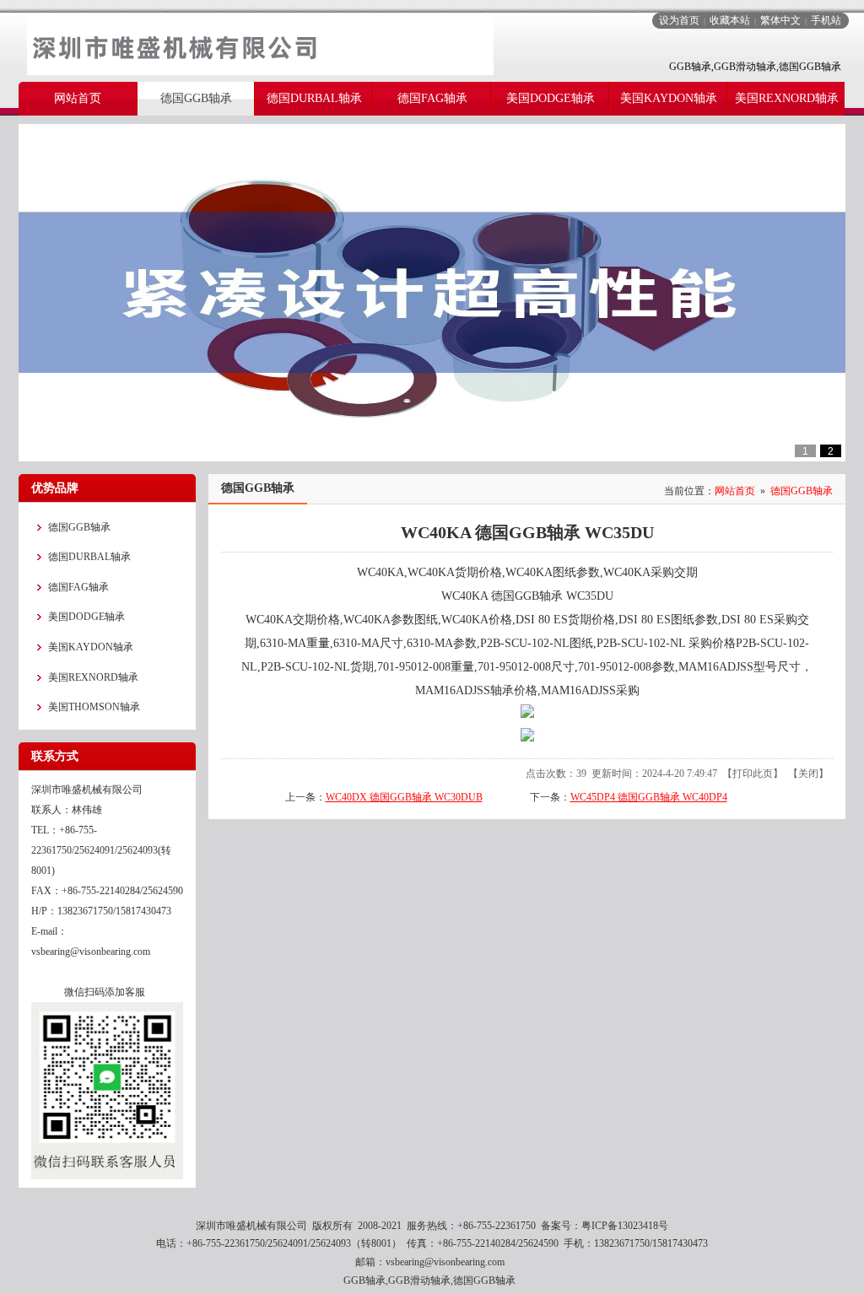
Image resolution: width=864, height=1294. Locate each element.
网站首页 (735, 491)
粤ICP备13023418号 (624, 1226)
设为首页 (679, 20)
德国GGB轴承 (801, 491)
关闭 (808, 773)
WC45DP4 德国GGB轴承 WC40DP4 (648, 797)
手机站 (826, 20)
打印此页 (752, 773)
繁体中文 (780, 20)
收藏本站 (730, 20)
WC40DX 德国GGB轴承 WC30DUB (404, 797)
